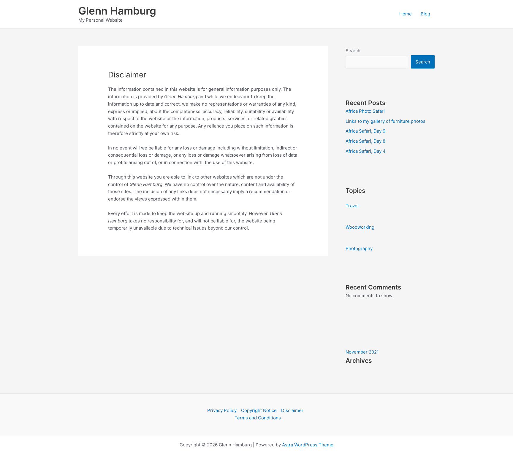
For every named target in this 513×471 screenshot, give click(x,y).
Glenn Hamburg (117, 10)
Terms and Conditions (258, 418)
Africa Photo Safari (365, 111)
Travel (352, 206)
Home (405, 14)
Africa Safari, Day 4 (366, 151)
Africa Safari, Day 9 (365, 131)
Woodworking (360, 227)
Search (353, 50)
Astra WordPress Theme (307, 445)
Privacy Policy (222, 410)
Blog (425, 14)
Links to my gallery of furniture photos (385, 121)
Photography (359, 248)
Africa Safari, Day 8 (365, 141)
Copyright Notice (259, 410)
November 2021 (362, 352)
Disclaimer (292, 410)
